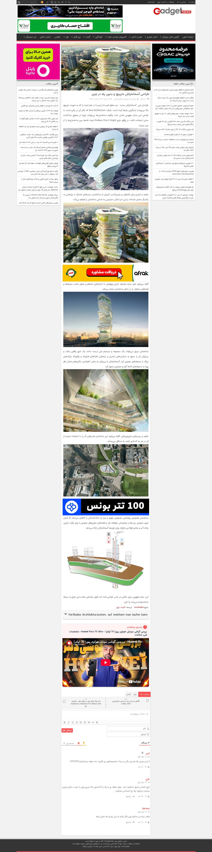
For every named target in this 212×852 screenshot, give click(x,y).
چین (135, 694)
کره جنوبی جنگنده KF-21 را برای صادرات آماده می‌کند (175, 129)
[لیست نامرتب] (85, 722)
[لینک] (97, 722)
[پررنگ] (65, 722)
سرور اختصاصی (108, 846)
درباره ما (192, 2)
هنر (67, 37)
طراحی (128, 694)
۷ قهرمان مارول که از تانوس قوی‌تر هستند (179, 134)
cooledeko (139, 607)
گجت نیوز (120, 607)
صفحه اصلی (188, 37)
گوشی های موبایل (170, 37)
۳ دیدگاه (143, 99)
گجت (88, 37)
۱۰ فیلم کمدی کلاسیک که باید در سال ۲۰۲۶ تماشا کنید (38, 142)
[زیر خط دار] (73, 722)
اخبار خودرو (152, 37)
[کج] (69, 722)
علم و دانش (136, 37)
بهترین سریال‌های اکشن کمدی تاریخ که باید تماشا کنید (38, 203)
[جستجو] (19, 2)
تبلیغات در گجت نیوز (165, 2)
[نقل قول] (89, 722)
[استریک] (77, 722)
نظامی (57, 37)
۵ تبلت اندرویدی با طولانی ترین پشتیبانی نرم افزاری (39, 105)
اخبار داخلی (45, 37)
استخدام (151, 2)
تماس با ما (181, 2)
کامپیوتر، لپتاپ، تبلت (116, 37)
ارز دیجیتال (31, 37)
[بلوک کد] (93, 722)
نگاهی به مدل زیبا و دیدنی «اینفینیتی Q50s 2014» (125, 701)
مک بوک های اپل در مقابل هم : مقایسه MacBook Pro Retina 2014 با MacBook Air (86, 703)
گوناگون (98, 37)
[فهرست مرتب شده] (81, 722)
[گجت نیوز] (172, 16)
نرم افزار (77, 37)
